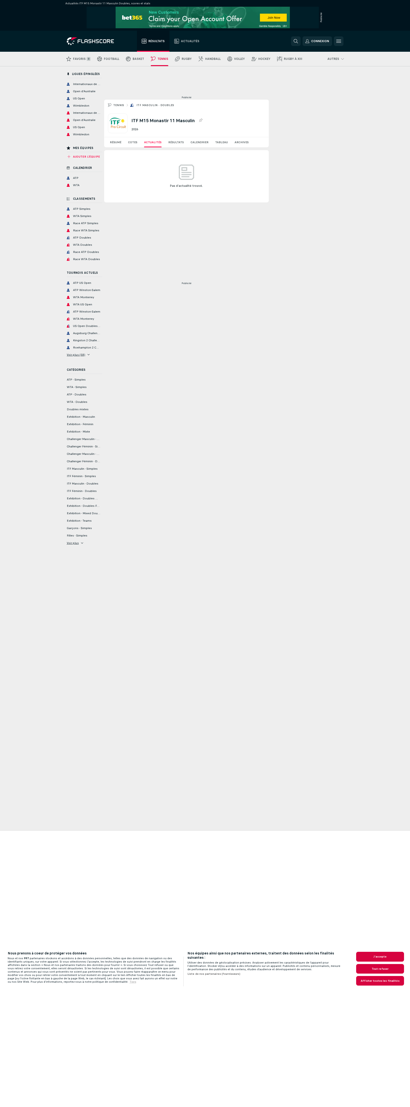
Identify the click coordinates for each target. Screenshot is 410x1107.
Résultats (176, 142)
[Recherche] (296, 41)
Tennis (118, 105)
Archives (242, 142)
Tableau (221, 142)
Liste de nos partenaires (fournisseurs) (213, 974)
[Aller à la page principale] (94, 41)
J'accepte (380, 956)
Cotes (132, 142)
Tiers (132, 981)
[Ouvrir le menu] (338, 41)
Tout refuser (380, 968)
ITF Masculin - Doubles (155, 105)
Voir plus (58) (76, 354)
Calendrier (199, 142)
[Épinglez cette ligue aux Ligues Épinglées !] (200, 120)
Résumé (115, 142)
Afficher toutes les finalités (380, 980)
